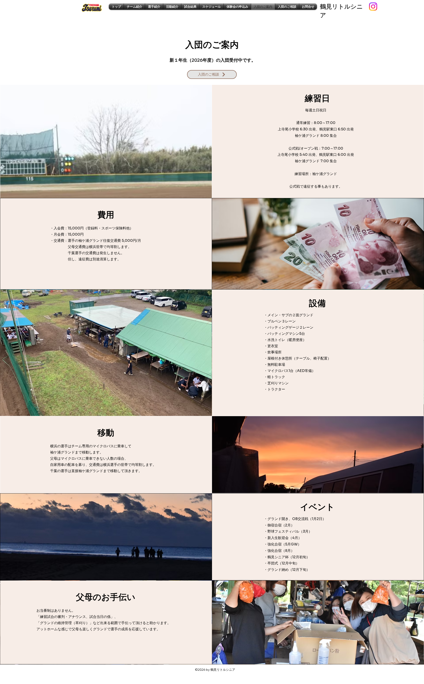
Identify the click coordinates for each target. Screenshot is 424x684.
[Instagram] (373, 6)
